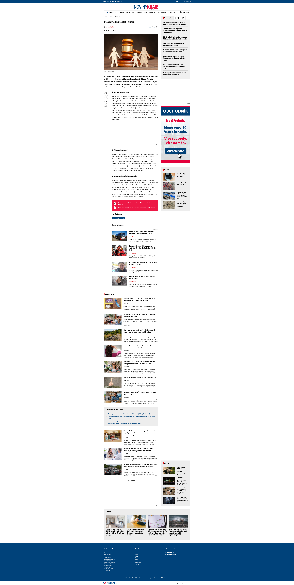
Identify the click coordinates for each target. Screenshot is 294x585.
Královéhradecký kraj (109, 559)
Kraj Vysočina (107, 557)
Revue (133, 12)
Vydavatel (124, 577)
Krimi (128, 12)
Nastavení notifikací (159, 577)
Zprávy (122, 12)
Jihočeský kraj (107, 554)
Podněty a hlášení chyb (135, 577)
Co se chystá (171, 12)
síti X (127, 207)
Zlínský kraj (107, 570)
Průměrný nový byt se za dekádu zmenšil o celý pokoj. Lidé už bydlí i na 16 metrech (115, 531)
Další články (130, 480)
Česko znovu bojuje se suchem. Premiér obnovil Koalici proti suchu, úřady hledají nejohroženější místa (178, 532)
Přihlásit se (188, 1)
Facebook (177, 1)
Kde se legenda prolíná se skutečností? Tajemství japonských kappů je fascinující (129, 414)
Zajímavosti (138, 562)
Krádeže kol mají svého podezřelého (182, 183)
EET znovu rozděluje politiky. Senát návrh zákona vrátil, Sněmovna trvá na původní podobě (135, 532)
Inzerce (169, 577)
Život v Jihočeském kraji (138, 202)
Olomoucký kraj (108, 564)
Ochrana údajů (148, 577)
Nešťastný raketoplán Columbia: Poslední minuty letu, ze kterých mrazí (174, 74)
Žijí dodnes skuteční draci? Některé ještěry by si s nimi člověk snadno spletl (175, 51)
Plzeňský (111, 12)
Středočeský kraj (108, 568)
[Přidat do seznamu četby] (157, 27)
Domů (105, 16)
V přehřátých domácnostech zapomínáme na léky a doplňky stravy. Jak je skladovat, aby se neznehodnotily (140, 433)
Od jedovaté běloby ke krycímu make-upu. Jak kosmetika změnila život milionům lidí (130, 421)
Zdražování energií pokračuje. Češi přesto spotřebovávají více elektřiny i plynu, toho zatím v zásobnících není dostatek (157, 532)
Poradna (139, 12)
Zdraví (122, 218)
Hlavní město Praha (109, 552)
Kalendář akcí (161, 12)
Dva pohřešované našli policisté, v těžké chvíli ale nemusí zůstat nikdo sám (182, 195)
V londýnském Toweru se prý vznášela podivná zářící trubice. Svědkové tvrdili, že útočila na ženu (131, 417)
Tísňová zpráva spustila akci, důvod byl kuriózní (182, 175)
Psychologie (116, 218)
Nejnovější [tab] (167, 18)
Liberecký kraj (107, 560)
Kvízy (145, 12)
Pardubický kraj (108, 565)
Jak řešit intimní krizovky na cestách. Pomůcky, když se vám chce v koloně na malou (174, 58)
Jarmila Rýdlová (110, 27)
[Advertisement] (135, 133)
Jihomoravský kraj (108, 556)
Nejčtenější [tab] (180, 18)
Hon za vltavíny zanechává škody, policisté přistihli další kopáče (181, 204)
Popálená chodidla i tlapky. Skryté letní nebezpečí (140, 377)
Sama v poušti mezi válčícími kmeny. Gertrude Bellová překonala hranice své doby (174, 66)
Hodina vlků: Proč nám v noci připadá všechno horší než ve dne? (124, 423)
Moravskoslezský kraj (109, 562)
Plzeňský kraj (107, 567)
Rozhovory (152, 12)
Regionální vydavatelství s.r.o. (183, 583)
